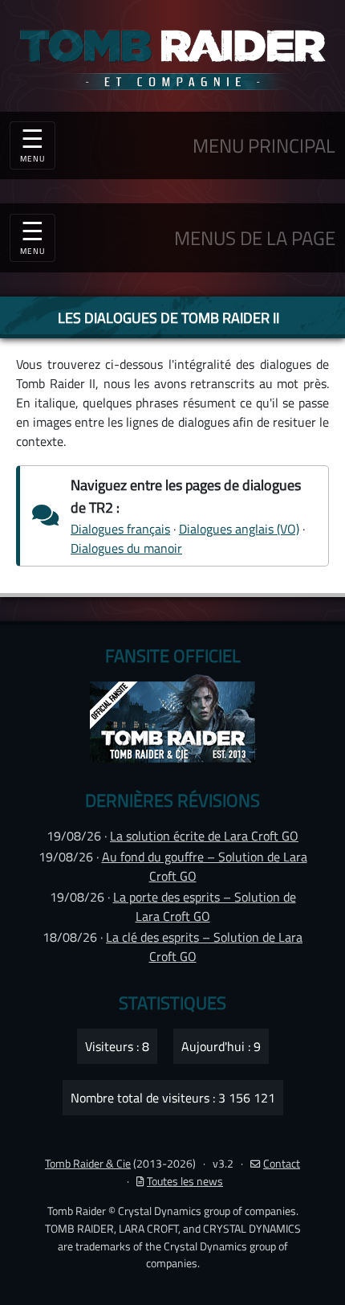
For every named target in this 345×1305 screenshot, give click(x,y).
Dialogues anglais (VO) (239, 528)
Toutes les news (185, 1181)
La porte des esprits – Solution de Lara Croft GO (204, 906)
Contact (281, 1163)
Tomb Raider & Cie (88, 1163)
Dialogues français (120, 528)
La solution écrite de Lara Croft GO (204, 835)
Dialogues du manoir (126, 548)
